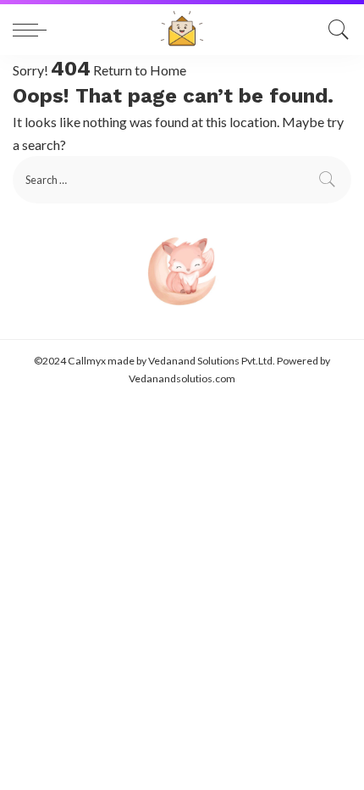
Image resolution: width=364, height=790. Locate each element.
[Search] (334, 29)
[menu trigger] (34, 29)
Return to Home (139, 70)
